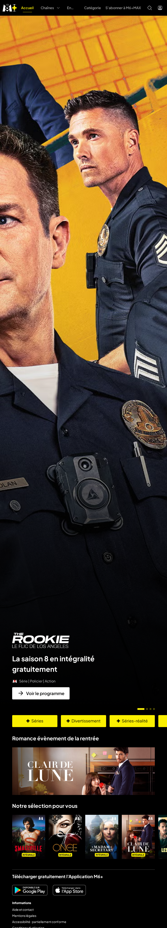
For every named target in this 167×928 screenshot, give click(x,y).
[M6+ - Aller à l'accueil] (10, 7)
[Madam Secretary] (101, 837)
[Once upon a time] (65, 837)
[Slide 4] (154, 709)
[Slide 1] (140, 709)
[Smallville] (28, 837)
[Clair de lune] (138, 837)
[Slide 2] (147, 709)
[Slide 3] (150, 709)
